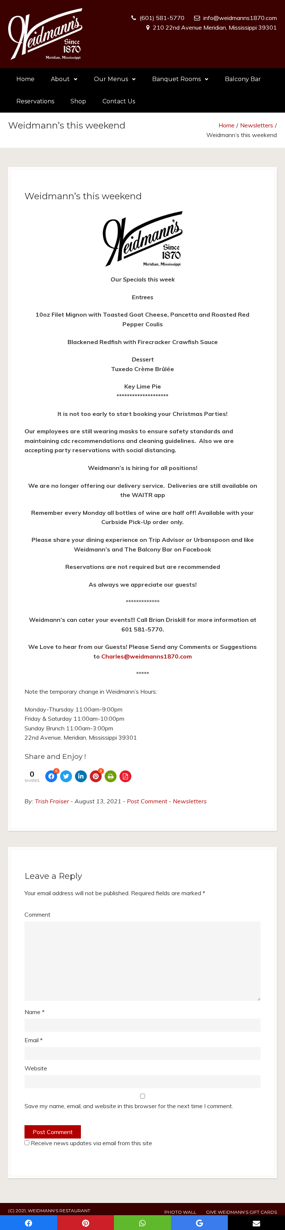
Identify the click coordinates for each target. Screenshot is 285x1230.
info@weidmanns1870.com (240, 17)
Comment (37, 914)
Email (33, 1040)
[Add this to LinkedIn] (81, 776)
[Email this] (256, 1222)
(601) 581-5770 (162, 17)
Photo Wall (180, 1212)
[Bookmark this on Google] (199, 1222)
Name (34, 1012)
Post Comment (147, 801)
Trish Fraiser (52, 801)
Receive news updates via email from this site (90, 1143)
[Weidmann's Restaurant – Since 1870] (45, 34)
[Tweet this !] (66, 776)
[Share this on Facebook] (28, 1222)
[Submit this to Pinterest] (85, 1222)
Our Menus (111, 79)
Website (35, 1068)
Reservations (35, 101)
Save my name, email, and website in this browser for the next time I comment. (128, 1106)
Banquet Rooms (176, 79)
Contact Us (118, 101)
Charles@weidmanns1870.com (146, 656)
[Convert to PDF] (125, 776)
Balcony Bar (243, 79)
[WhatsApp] (142, 1222)
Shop (78, 101)
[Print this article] (111, 776)
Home (25, 79)
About (60, 79)
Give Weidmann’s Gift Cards (241, 1212)
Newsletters (256, 125)
